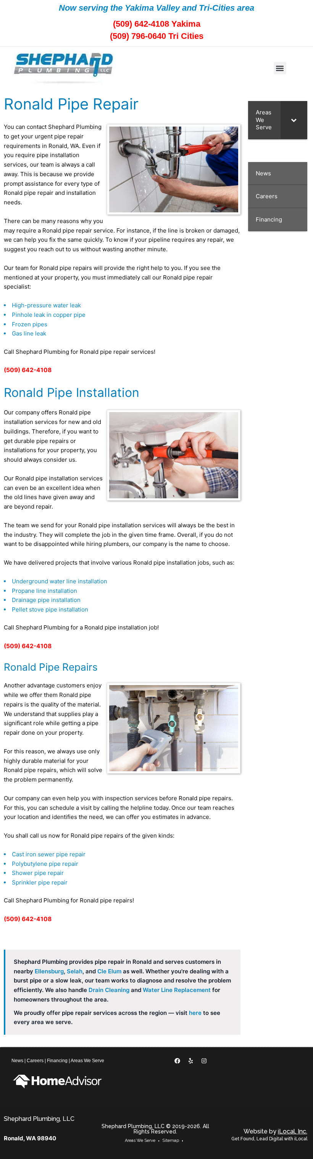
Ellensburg (49, 971)
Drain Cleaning (109, 990)
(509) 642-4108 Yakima (156, 24)
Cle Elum (109, 971)
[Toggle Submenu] (294, 120)
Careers (35, 1060)
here (195, 1012)
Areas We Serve (87, 1060)
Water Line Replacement (177, 990)
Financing (57, 1060)
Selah (74, 971)
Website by (275, 1131)
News (17, 1060)
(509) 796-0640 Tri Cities (156, 36)
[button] (280, 68)
